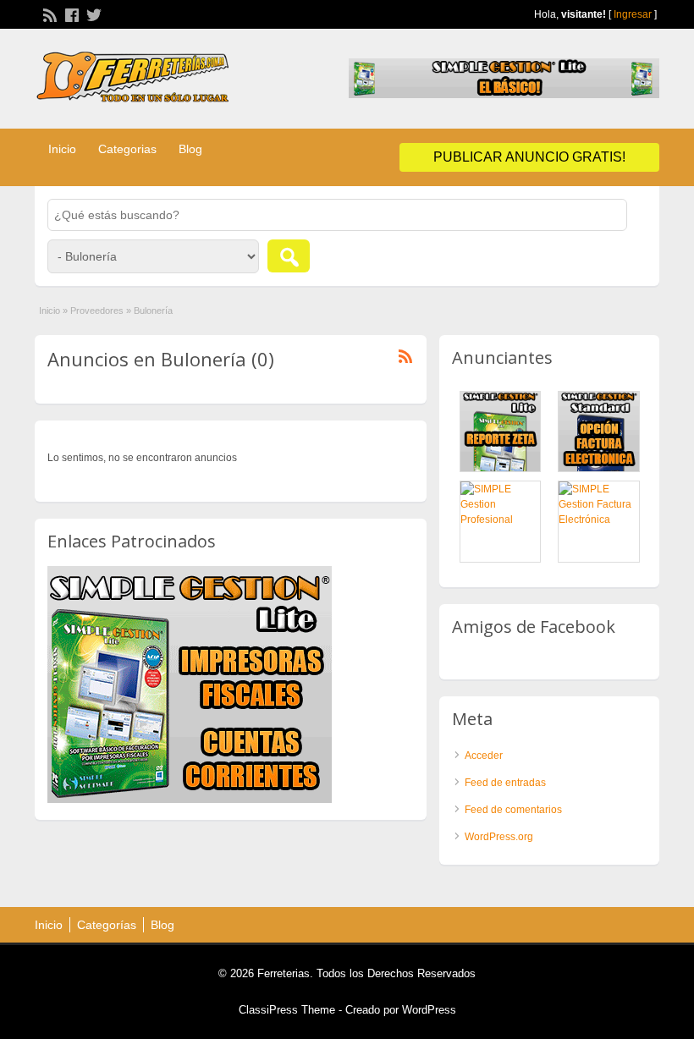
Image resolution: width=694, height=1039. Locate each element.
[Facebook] (70, 13)
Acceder (484, 755)
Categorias (127, 149)
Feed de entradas (505, 783)
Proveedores (97, 310)
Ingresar (633, 14)
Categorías (106, 925)
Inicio (62, 149)
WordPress (429, 1009)
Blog (190, 149)
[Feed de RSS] (48, 13)
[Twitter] (92, 13)
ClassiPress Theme (287, 1009)
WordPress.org (499, 837)
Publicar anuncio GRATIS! (529, 157)
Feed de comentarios (513, 810)
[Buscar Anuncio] (288, 255)
